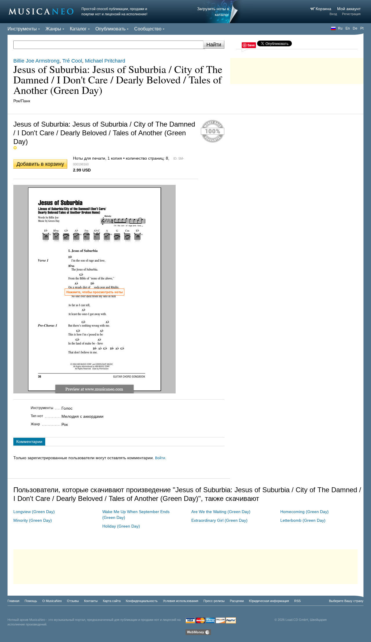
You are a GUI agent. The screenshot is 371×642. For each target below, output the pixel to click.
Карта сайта (112, 601)
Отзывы (73, 601)
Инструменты (22, 28)
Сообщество (147, 28)
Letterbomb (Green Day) (302, 520)
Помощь (31, 601)
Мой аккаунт (349, 8)
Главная (13, 601)
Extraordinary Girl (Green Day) (219, 520)
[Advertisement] (297, 69)
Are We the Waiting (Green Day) (220, 511)
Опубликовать (110, 28)
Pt (361, 28)
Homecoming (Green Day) (304, 511)
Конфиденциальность (142, 601)
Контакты (91, 601)
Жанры (53, 28)
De (355, 28)
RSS (297, 601)
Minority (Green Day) (32, 520)
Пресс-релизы (214, 601)
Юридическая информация (269, 601)
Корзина (324, 8)
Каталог (78, 28)
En (347, 28)
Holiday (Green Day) (121, 526)
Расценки (237, 601)
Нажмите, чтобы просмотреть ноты (94, 292)
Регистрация (351, 14)
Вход (333, 14)
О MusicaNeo (52, 601)
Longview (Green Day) (34, 511)
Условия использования (180, 601)
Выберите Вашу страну (346, 601)
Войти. (160, 458)
